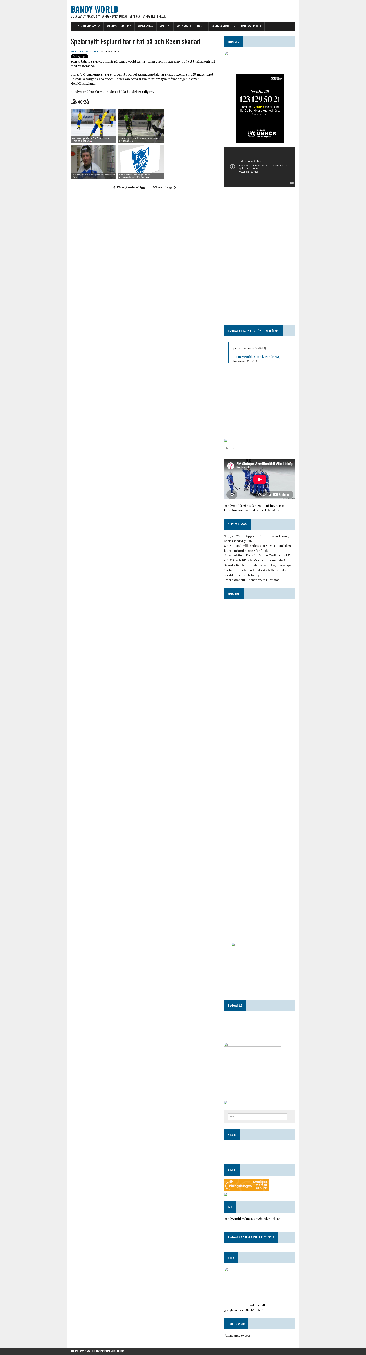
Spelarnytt (184, 26)
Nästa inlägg (162, 187)
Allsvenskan (145, 26)
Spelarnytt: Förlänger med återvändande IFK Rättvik (134, 176)
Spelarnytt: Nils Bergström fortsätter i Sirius (93, 176)
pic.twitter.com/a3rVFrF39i (250, 348)
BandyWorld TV (251, 26)
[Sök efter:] (257, 1116)
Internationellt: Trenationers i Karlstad (251, 580)
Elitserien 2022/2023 (86, 26)
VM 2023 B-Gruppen (119, 26)
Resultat (165, 26)
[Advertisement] (259, 223)
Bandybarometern (223, 26)
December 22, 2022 (245, 361)
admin (94, 51)
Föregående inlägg (131, 187)
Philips (229, 448)
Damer (201, 26)
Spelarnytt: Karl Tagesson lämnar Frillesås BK (138, 139)
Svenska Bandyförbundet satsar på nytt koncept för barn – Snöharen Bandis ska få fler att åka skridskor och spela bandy (257, 570)
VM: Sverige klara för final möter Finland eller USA (90, 139)
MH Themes (118, 1351)
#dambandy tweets (237, 1335)
